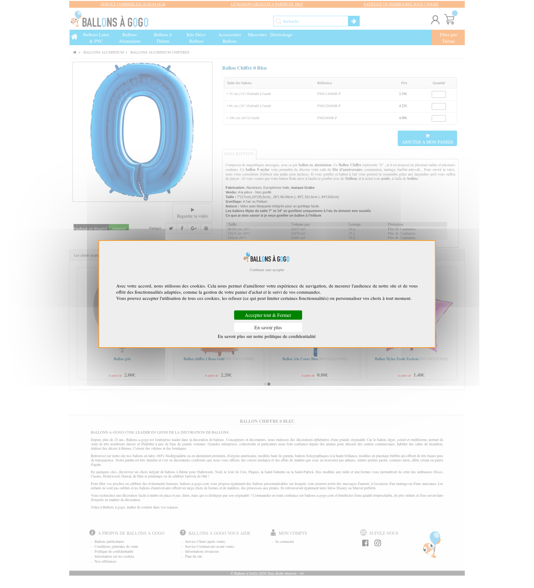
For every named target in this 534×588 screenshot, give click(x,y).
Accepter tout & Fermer (268, 315)
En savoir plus (268, 327)
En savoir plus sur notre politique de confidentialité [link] (267, 336)
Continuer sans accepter (267, 269)
